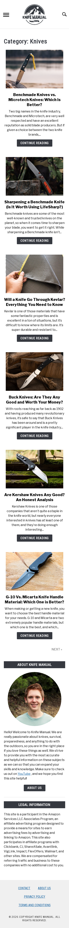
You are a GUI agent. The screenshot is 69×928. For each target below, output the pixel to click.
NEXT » (57, 649)
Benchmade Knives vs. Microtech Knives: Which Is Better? (34, 99)
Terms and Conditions (35, 905)
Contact (24, 888)
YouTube (24, 774)
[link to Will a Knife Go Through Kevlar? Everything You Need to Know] (34, 274)
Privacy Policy (34, 896)
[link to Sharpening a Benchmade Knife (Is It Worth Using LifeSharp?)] (34, 176)
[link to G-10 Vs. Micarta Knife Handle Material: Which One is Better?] (34, 571)
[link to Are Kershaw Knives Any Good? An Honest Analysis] (34, 469)
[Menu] (6, 15)
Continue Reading (35, 143)
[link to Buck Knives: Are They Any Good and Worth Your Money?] (34, 371)
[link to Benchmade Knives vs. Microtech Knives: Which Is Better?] (34, 69)
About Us (34, 788)
